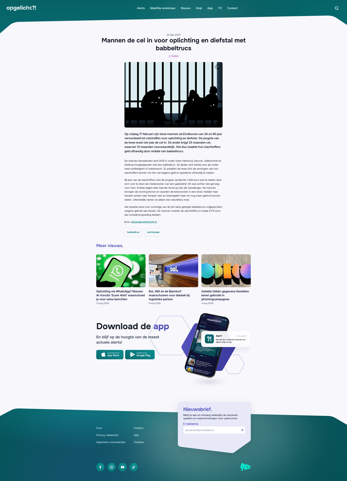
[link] (21, 8)
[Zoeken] (336, 8)
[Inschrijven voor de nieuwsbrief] (242, 430)
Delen (175, 56)
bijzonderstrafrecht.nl (144, 222)
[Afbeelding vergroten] (217, 67)
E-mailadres (190, 423)
